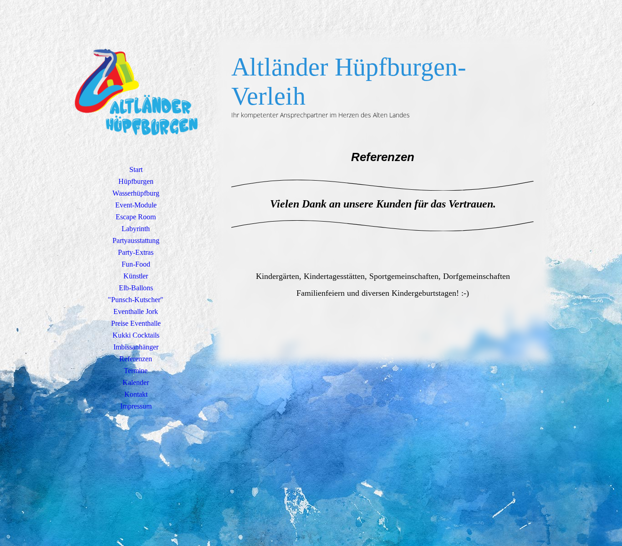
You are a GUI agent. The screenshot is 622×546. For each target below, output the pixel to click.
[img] (135, 93)
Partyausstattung (135, 240)
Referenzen (135, 359)
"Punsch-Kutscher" (135, 299)
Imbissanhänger (135, 347)
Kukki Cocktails (135, 335)
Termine (136, 370)
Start (136, 169)
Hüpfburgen (135, 181)
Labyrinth (136, 229)
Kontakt (136, 394)
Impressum (136, 406)
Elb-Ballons (136, 288)
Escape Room (136, 217)
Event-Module (136, 205)
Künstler (135, 276)
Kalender (135, 382)
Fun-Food (136, 264)
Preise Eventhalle (136, 323)
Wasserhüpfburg (135, 193)
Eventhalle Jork (135, 311)
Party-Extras (135, 252)
